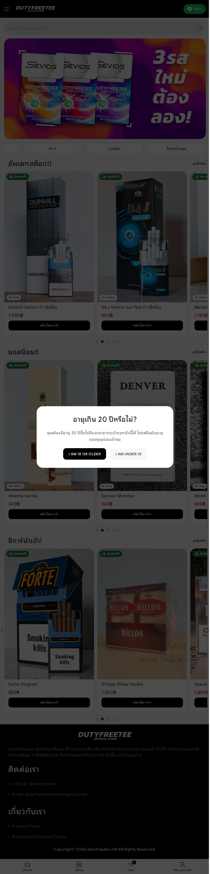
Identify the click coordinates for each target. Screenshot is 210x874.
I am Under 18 (126, 453)
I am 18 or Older (82, 453)
